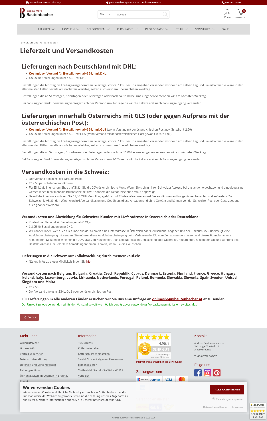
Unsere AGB (27, 348)
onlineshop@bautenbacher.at (177, 298)
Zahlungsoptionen (31, 370)
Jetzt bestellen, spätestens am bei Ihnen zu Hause (135, 2)
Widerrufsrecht (29, 343)
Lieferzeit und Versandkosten (38, 364)
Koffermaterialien (89, 348)
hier (89, 262)
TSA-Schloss (85, 343)
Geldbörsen (95, 29)
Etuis (179, 29)
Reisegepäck (154, 29)
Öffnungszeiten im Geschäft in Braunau (44, 375)
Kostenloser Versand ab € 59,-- (45, 2)
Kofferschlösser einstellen (94, 354)
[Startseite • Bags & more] (36, 13)
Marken (44, 29)
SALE (225, 29)
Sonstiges (203, 29)
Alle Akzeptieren (227, 389)
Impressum (238, 406)
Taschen (68, 29)
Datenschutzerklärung (33, 359)
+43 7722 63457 (233, 2)
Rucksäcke (125, 29)
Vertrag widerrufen (31, 354)
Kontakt (24, 381)
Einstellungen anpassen (229, 399)
